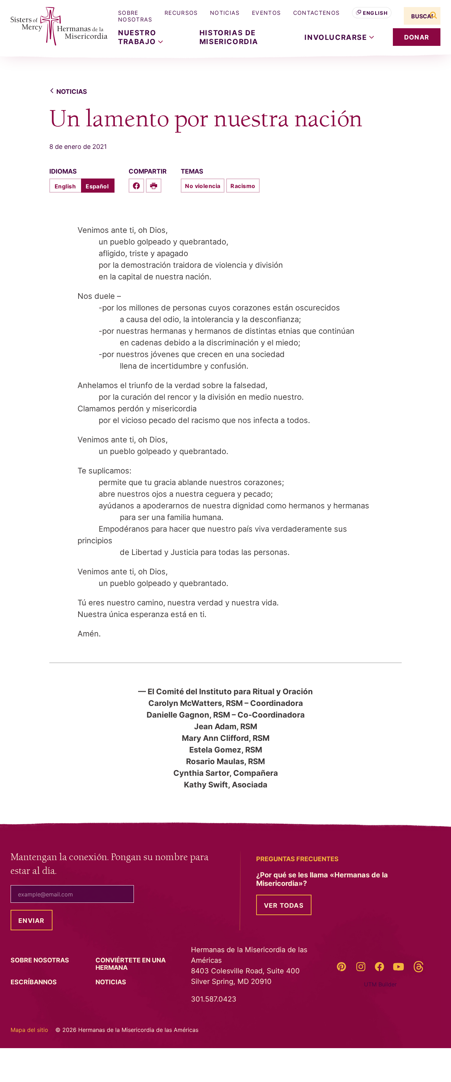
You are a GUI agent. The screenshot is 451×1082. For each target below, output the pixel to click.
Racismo (242, 185)
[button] (339, 37)
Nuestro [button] (138, 37)
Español (97, 186)
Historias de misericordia (228, 37)
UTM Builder (380, 984)
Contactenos (316, 13)
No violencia (202, 185)
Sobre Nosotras (135, 16)
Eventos (266, 13)
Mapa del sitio (29, 1029)
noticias (71, 91)
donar (416, 37)
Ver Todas (284, 905)
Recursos (181, 13)
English (375, 13)
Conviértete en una (130, 963)
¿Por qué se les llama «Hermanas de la (322, 879)
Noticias (225, 13)
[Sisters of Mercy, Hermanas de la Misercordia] (55, 26)
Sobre (40, 960)
